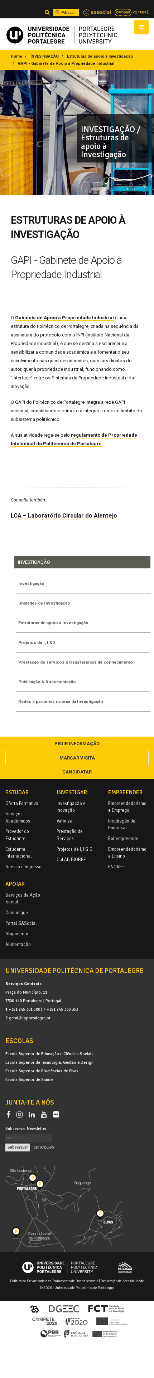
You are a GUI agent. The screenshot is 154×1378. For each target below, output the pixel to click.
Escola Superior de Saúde (29, 1079)
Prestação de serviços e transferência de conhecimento (75, 662)
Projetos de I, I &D (36, 642)
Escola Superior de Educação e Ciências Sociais (49, 1053)
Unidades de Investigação (44, 603)
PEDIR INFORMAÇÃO (77, 743)
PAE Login (69, 12)
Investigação (31, 583)
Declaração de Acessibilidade (122, 1280)
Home (16, 56)
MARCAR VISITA (77, 758)
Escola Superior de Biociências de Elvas (41, 1070)
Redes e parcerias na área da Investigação (60, 701)
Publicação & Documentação (47, 681)
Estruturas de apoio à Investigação (100, 56)
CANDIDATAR (77, 772)
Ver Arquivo (43, 1147)
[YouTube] (45, 1114)
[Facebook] (9, 1114)
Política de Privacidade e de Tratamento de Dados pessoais (54, 1280)
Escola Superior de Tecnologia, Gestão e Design (49, 1062)
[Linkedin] (33, 1114)
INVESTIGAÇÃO (44, 56)
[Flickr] (56, 1114)
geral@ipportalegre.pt (29, 1017)
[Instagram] (21, 1114)
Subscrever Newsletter (26, 1128)
